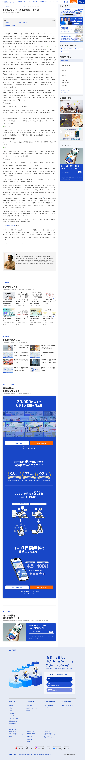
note (68, 748)
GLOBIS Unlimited (12, 723)
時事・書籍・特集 (65, 82)
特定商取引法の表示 (40, 754)
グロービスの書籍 (47, 703)
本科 (54, 679)
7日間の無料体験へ (41, 443)
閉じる (53, 20)
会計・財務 (64, 70)
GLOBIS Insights (47, 707)
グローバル (64, 72)
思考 (63, 63)
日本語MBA (11, 705)
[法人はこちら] (81, 2)
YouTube (20, 748)
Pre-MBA (12, 715)
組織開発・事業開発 (30, 712)
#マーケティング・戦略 (8, 15)
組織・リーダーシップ (66, 68)
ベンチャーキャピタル (65, 703)
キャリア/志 (64, 85)
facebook (58, 748)
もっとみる (18, 266)
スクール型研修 (29, 705)
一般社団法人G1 (47, 731)
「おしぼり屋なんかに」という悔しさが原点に (16, 23)
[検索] (64, 1)
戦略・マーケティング (22, 6)
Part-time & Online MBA (14, 718)
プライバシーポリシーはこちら (33, 638)
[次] (54, 299)
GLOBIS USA (29, 741)
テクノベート (64, 80)
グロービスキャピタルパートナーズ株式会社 (16, 735)
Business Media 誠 (10, 225)
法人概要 (10, 754)
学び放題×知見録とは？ (78, 57)
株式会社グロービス (12, 731)
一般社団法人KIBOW (48, 733)
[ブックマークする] (14, 300)
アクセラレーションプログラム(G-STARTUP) (67, 706)
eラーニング (28, 707)
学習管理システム (29, 710)
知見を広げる (7, 6)
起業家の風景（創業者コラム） (66, 92)
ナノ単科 (52, 689)
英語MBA (11, 712)
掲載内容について (48, 754)
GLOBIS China (29, 734)
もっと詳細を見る (17, 443)
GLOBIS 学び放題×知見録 (13, 721)
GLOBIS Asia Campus (31, 733)
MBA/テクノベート (14, 6)
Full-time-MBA (12, 716)
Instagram (41, 748)
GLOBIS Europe (29, 736)
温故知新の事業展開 (10, 25)
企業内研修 (28, 703)
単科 (54, 684)
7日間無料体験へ (73, 2)
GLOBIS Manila (29, 738)
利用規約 (15, 754)
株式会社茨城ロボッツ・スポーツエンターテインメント (51, 735)
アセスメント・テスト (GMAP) (31, 708)
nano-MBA (12, 713)
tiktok (30, 748)
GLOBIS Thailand (30, 739)
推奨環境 (28, 754)
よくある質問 (33, 754)
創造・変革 (64, 75)
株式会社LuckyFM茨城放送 (49, 737)
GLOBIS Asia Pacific (30, 731)
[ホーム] (3, 6)
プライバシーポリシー (22, 754)
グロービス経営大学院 (66, 77)
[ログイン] (67, 1)
